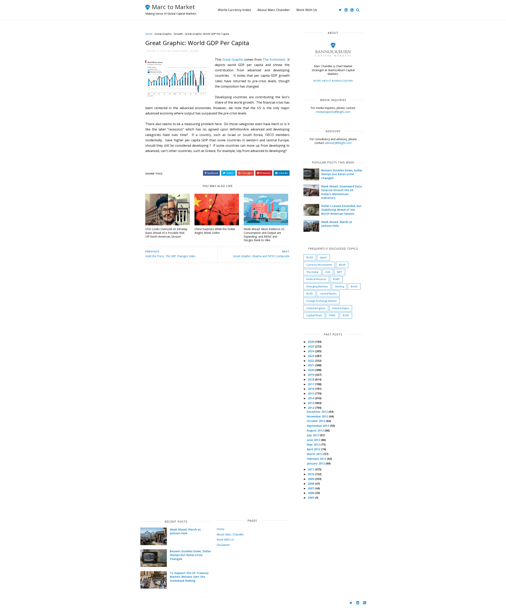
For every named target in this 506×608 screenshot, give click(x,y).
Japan (323, 257)
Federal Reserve (316, 279)
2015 (311, 393)
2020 (311, 370)
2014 (311, 398)
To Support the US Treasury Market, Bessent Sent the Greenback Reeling (189, 577)
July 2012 (313, 435)
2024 (311, 351)
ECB (328, 272)
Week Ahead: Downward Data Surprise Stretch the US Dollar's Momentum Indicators (341, 192)
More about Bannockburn (333, 80)
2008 (311, 483)
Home (148, 34)
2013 (311, 403)
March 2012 (315, 454)
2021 (311, 365)
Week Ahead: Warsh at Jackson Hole (336, 224)
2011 (311, 469)
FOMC (332, 315)
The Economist (274, 59)
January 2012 (316, 463)
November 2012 (318, 416)
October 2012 (316, 421)
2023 (311, 356)
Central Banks (328, 293)
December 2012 (318, 412)
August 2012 (316, 430)
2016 (311, 389)
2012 (311, 408)
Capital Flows (314, 315)
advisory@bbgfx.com (338, 143)
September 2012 (318, 426)
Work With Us (306, 10)
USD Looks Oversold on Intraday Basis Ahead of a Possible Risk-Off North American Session (166, 232)
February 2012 (317, 459)
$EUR (342, 264)
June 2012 (314, 440)
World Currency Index (234, 10)
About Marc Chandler (273, 10)
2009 (311, 479)
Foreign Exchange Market (321, 301)
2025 (311, 346)
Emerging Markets (317, 286)
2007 (311, 488)
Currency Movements (319, 264)
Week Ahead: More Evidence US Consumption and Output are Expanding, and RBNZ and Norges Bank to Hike (264, 234)
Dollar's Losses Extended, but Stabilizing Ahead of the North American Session (341, 209)
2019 (311, 375)
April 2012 (314, 449)
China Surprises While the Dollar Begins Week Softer (214, 231)
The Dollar (312, 272)
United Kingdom (315, 308)
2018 (311, 379)
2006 (311, 493)
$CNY (346, 315)
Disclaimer (223, 545)
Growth (178, 34)
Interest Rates (340, 308)
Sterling (339, 286)
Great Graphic (163, 34)
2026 (311, 342)
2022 (311, 361)
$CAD (309, 293)
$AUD (354, 286)
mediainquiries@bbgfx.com (333, 112)
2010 (311, 474)
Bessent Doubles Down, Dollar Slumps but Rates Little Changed (341, 174)
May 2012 (314, 444)
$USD (309, 257)
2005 (311, 497)
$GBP (336, 279)
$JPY (339, 272)
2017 (311, 384)
